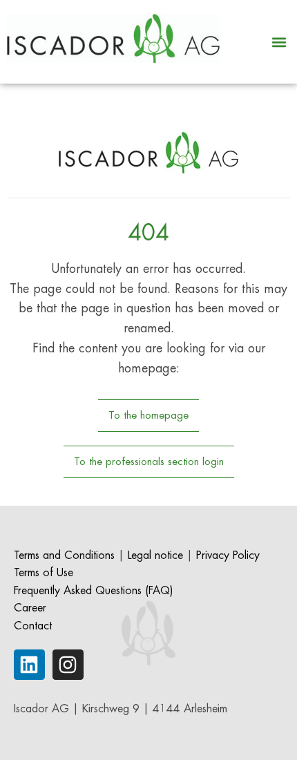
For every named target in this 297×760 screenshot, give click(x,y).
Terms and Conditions (64, 555)
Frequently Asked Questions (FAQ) (93, 590)
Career (30, 608)
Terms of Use (43, 572)
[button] (278, 41)
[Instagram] (68, 665)
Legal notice (155, 555)
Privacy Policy (228, 555)
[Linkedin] (29, 665)
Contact (33, 625)
